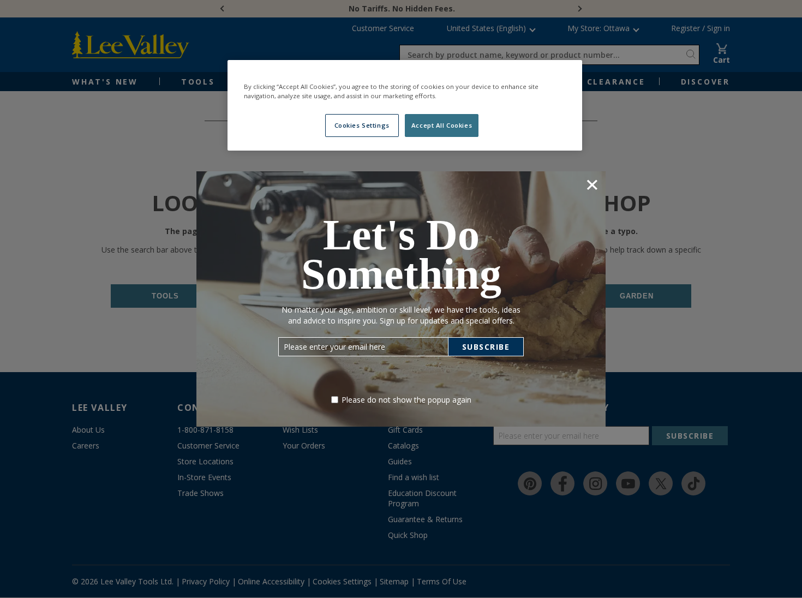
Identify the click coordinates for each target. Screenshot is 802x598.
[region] (405, 105)
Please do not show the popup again (406, 399)
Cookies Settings (362, 125)
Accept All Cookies (441, 125)
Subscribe (486, 347)
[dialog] (401, 298)
